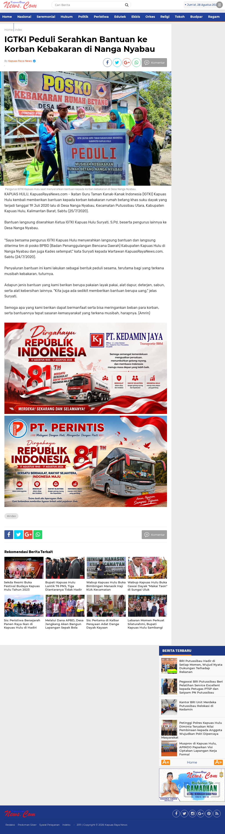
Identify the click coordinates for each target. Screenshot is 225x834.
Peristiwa (101, 17)
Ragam (214, 17)
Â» (218, 762)
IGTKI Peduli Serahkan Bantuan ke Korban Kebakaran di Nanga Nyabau (79, 44)
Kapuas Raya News (116, 824)
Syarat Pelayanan (49, 824)
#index (11, 516)
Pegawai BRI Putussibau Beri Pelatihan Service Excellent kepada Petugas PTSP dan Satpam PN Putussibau (201, 687)
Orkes (150, 17)
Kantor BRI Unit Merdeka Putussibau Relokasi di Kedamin (197, 705)
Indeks (66, 824)
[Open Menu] (219, 5)
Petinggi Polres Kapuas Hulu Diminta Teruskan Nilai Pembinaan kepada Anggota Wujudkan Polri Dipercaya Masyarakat (191, 730)
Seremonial (46, 17)
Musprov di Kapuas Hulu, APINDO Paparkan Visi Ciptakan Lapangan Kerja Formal (198, 749)
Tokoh (180, 17)
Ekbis (135, 17)
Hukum (67, 17)
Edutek (120, 17)
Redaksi (10, 824)
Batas (6, 27)
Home (7, 17)
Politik (83, 17)
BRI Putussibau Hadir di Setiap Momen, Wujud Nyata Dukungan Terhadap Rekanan (200, 666)
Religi (164, 17)
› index (17, 29)
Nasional (24, 17)
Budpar (196, 17)
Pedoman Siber (27, 824)
